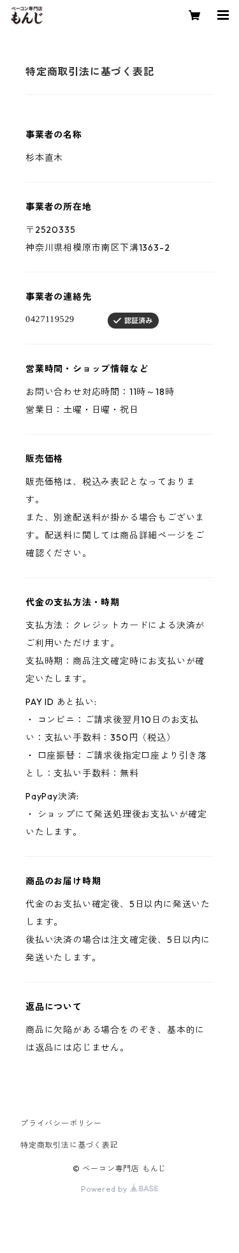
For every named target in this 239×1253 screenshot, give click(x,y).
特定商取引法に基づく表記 (69, 1145)
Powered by (105, 1189)
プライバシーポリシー (61, 1123)
